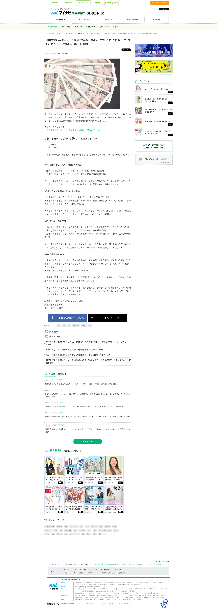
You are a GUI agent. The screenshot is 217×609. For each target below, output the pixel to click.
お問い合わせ (123, 573)
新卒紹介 (110, 595)
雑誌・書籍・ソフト (162, 589)
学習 (55, 530)
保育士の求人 (120, 597)
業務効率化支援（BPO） (91, 599)
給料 (90, 325)
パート (160, 582)
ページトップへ (163, 561)
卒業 (81, 526)
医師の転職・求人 (109, 597)
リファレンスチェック (136, 599)
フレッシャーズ (83, 3)
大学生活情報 (138, 589)
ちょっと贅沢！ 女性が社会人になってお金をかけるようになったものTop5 (78, 355)
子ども (47, 534)
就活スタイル (69, 3)
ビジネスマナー (74, 534)
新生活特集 (68, 530)
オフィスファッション (105, 530)
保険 (116, 27)
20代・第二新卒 (101, 595)
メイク (87, 526)
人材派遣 (77, 595)
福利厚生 (107, 526)
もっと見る (88, 441)
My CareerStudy (141, 591)
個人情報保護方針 (126, 603)
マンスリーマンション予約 (112, 593)
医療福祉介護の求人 (136, 584)
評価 (66, 526)
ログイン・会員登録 (160, 3)
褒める (89, 534)
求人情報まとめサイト (81, 589)
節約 (64, 325)
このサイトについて (69, 573)
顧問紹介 (163, 595)
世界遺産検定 (90, 591)
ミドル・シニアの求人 (81, 584)
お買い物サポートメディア (96, 593)
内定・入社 (93, 569)
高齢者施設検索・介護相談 (151, 593)
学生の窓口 (55, 3)
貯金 (69, 325)
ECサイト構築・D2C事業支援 (126, 591)
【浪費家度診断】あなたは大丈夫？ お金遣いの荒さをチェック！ (73, 130)
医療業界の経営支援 (149, 597)
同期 (61, 530)
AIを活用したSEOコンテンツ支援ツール (131, 593)
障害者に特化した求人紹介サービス (98, 584)
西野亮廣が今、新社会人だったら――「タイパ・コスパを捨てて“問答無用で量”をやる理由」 (81, 384)
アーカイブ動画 (49, 526)
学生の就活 (78, 582)
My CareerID (151, 591)
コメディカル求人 (98, 597)
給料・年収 (91, 27)
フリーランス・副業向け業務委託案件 (119, 584)
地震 (100, 534)
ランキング (82, 530)
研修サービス (78, 599)
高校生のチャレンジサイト (108, 589)
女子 (53, 534)
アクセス (93, 603)
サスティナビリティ (102, 603)
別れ (94, 530)
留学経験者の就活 (87, 582)
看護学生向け (98, 582)
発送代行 (102, 599)
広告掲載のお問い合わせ (108, 573)
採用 (110, 603)
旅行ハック (48, 530)
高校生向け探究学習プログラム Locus (96, 586)
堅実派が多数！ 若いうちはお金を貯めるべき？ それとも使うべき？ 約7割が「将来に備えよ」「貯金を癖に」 (88, 361)
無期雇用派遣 (129, 597)
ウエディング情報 (79, 591)
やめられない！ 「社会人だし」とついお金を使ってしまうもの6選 (74, 350)
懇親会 (115, 526)
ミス (89, 530)
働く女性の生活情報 (149, 589)
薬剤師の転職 (78, 597)
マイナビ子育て (113, 591)
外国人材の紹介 (160, 597)
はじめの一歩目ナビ (111, 3)
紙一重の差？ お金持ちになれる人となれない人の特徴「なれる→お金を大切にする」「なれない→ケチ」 (88, 343)
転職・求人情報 (121, 582)
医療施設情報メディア (81, 593)
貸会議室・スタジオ (112, 599)
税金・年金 (79, 27)
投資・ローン (104, 27)
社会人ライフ (69, 483)
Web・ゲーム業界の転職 (88, 595)
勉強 (66, 534)
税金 (83, 534)
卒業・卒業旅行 (106, 569)
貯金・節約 (66, 27)
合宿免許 (98, 3)
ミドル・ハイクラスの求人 (141, 582)
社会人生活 (76, 325)
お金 (58, 325)
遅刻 (94, 534)
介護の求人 (138, 597)
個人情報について (93, 573)
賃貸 (101, 526)
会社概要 (87, 603)
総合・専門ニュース (94, 589)
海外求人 (129, 582)
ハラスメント (73, 526)
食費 (75, 530)
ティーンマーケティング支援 (125, 589)
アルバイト (153, 582)
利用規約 (81, 573)
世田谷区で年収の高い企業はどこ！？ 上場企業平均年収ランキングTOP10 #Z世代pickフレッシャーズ (84, 406)
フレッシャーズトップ (52, 34)
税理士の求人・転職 (153, 595)
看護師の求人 (88, 597)
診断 (66, 512)
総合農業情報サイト (101, 591)
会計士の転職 (142, 595)
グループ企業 (117, 603)
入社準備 (59, 534)
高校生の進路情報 (79, 586)
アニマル (94, 526)
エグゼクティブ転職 (131, 595)
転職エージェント (119, 595)
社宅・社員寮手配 (123, 599)
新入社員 (59, 526)
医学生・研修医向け (109, 582)
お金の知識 (53, 27)
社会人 (84, 325)
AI (104, 534)
